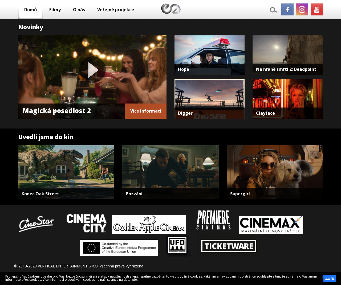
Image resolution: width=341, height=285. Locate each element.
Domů (30, 10)
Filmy (55, 10)
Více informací (145, 111)
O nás (79, 10)
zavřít (329, 278)
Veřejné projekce (115, 10)
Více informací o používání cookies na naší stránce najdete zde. (90, 279)
